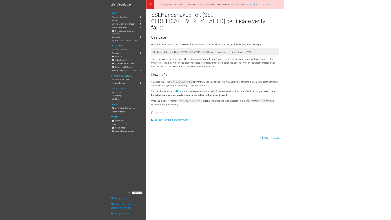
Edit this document (271, 138)
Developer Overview (119, 50)
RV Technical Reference (123, 67)
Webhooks (116, 37)
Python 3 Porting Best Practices (124, 40)
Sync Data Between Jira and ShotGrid (124, 32)
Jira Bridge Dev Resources (124, 63)
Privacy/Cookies (121, 213)
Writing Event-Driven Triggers (123, 24)
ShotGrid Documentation (124, 131)
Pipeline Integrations (120, 17)
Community (119, 121)
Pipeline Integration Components (125, 71)
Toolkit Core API (120, 60)
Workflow (115, 99)
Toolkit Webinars (118, 112)
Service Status (120, 128)
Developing (116, 96)
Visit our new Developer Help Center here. (251, 4)
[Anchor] (168, 37)
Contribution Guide (119, 124)
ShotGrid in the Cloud (120, 80)
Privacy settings (120, 198)
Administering (118, 92)
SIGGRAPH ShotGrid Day (124, 108)
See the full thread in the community (171, 120)
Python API (116, 53)
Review (115, 21)
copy (180, 91)
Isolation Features (119, 83)
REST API (118, 57)
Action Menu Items (119, 27)
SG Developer (121, 4)
